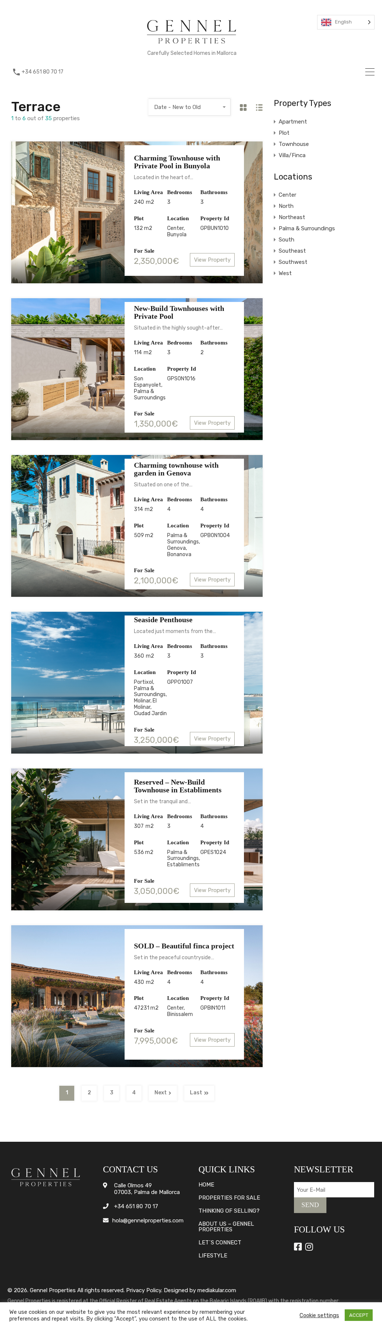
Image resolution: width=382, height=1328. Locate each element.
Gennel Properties (53, 1290)
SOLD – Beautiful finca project (184, 946)
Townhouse (294, 144)
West (285, 273)
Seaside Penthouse (163, 619)
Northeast (292, 217)
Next (160, 1092)
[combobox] (189, 107)
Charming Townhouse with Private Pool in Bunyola (177, 162)
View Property (212, 259)
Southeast (292, 250)
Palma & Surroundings (307, 228)
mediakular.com (216, 1290)
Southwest (293, 262)
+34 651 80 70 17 (42, 72)
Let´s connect (219, 1243)
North (286, 206)
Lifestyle (212, 1256)
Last (196, 1092)
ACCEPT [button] (358, 1315)
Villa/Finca (292, 155)
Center (287, 194)
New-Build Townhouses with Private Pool (179, 312)
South (286, 239)
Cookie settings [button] (319, 1315)
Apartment (293, 121)
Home (206, 1185)
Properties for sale (229, 1198)
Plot (284, 133)
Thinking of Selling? (229, 1211)
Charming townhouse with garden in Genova (176, 469)
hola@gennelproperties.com (148, 1220)
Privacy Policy (143, 1290)
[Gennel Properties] (191, 45)
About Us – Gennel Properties (226, 1226)
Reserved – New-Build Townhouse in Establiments (178, 786)
